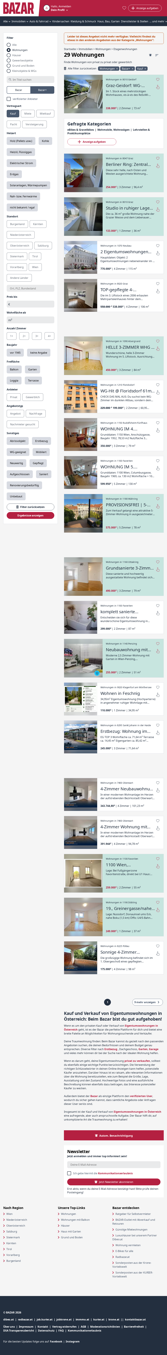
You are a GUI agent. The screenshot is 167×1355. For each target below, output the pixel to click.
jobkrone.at (66, 1319)
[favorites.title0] (124, 8)
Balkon (14, 369)
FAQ (61, 1330)
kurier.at (100, 1319)
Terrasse (33, 380)
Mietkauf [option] (45, 113)
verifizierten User (141, 1096)
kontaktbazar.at (135, 1319)
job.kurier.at (47, 1319)
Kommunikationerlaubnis (84, 1330)
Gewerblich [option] (33, 397)
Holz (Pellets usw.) (21, 141)
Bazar (94, 1096)
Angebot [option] (15, 413)
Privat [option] (13, 397)
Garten (32, 369)
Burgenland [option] (17, 224)
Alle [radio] (14, 45)
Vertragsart (14, 106)
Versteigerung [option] (34, 124)
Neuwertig (16, 463)
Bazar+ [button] (126, 68)
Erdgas (14, 174)
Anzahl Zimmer (16, 328)
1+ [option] (11, 336)
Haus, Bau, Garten (108, 21)
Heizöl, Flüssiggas (21, 152)
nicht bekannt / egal (22, 207)
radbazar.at (27, 1319)
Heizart (11, 133)
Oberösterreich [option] (19, 245)
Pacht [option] (13, 124)
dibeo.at (10, 1319)
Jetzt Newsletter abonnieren (116, 1182)
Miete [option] (27, 113)
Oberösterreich (15, 1225)
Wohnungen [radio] (20, 50)
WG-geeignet (18, 452)
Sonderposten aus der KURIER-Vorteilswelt (132, 1274)
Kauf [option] (13, 113)
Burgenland (13, 1261)
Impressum (28, 1326)
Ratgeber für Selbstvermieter (139, 1214)
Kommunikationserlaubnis (115, 1173)
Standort (12, 216)
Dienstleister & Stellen (134, 21)
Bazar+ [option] (42, 90)
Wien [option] (35, 267)
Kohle (45, 141)
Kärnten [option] (38, 224)
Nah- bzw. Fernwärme (23, 196)
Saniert (43, 474)
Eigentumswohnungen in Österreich (137, 1111)
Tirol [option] (35, 256)
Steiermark (13, 1237)
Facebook (58, 1341)
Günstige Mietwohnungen (139, 1229)
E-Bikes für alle (136, 1251)
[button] (57, 8)
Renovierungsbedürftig (24, 485)
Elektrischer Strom (21, 163)
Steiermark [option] (17, 256)
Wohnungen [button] (107, 68)
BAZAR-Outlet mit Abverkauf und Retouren (133, 1221)
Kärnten (11, 1243)
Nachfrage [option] (35, 413)
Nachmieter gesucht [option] (22, 424)
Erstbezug (41, 441)
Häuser (65, 1225)
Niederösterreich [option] (20, 235)
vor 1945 (15, 352)
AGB (85, 1326)
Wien (9, 1214)
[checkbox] (30, 99)
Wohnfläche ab (16, 312)
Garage (153, 1049)
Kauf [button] (140, 68)
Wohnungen (68, 1214)
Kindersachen (60, 21)
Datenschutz (46, 1330)
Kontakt (43, 1326)
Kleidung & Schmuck (83, 21)
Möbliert (41, 452)
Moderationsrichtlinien (105, 1326)
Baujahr (12, 345)
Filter (10, 38)
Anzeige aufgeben (94, 142)
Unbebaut (16, 496)
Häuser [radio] (16, 55)
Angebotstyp (15, 406)
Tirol (9, 1249)
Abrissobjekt (17, 441)
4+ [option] (49, 336)
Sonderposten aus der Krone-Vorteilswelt (132, 1264)
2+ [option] (24, 336)
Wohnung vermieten (139, 1245)
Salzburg (11, 1231)
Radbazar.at (134, 1257)
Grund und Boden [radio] (23, 65)
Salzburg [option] (43, 245)
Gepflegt (38, 463)
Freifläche (13, 361)
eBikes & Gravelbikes (80, 130)
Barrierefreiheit (136, 1326)
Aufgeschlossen (20, 474)
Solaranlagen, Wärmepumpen (28, 185)
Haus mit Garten (71, 1231)
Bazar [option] (18, 90)
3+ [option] (36, 336)
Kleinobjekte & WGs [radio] (24, 71)
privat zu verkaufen (137, 1061)
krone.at (116, 1319)
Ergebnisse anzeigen (30, 515)
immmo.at (84, 1319)
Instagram (73, 1341)
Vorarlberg (13, 1255)
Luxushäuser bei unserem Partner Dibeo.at (134, 1237)
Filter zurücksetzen (32, 507)
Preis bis (12, 297)
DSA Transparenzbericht (20, 1330)
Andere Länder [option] (19, 278)
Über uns (9, 1326)
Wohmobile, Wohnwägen (113, 130)
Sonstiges (13, 433)
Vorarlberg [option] (17, 267)
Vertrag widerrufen (64, 1326)
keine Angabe (38, 352)
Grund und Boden (72, 1237)
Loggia (14, 380)
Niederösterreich (16, 1220)
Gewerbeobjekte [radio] (22, 60)
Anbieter (12, 389)
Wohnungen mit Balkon (75, 1220)
